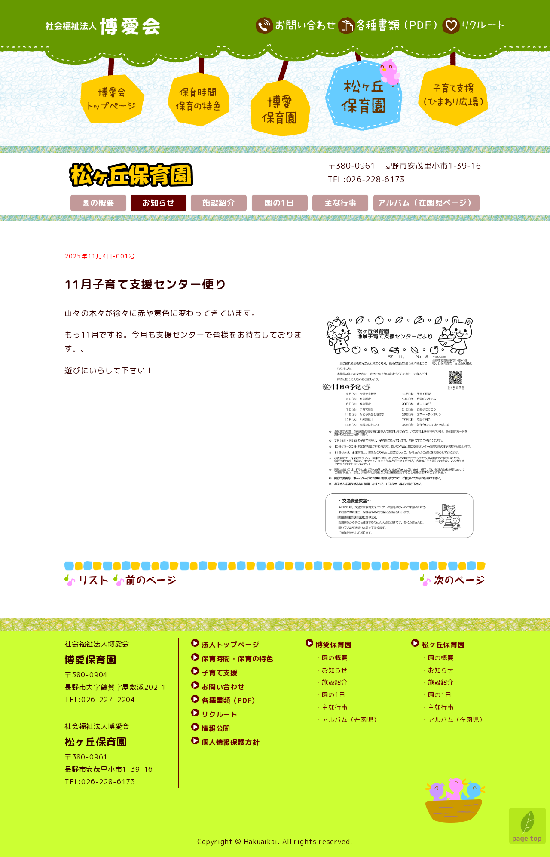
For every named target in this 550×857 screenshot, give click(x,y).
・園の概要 (332, 658)
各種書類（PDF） (230, 700)
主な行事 (340, 202)
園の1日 (280, 202)
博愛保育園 (334, 644)
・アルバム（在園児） (348, 720)
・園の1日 (331, 695)
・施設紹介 (332, 682)
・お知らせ (332, 670)
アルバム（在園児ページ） (426, 202)
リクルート (220, 714)
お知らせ (158, 202)
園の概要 (98, 202)
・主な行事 (332, 707)
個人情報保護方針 (230, 742)
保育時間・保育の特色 (238, 658)
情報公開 (216, 728)
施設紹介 (218, 202)
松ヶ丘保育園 (443, 644)
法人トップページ (230, 644)
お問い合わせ (223, 686)
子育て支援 (220, 672)
